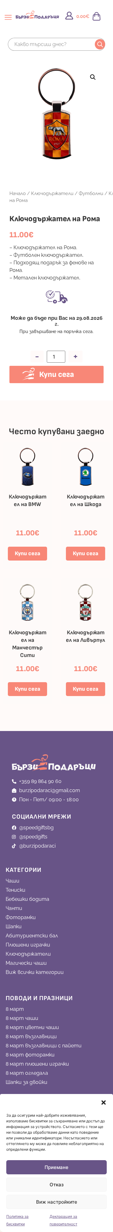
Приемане (56, 1167)
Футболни (91, 193)
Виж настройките (56, 1202)
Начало (17, 193)
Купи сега (56, 374)
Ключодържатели (52, 193)
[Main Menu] (9, 20)
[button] (103, 1102)
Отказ (57, 1185)
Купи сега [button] (27, 553)
